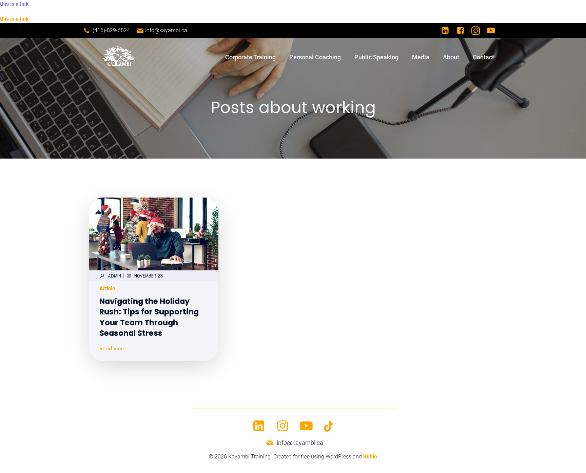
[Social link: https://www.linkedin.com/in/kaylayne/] (448, 30)
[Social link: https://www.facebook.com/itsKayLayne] (463, 30)
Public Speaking (376, 57)
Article (107, 288)
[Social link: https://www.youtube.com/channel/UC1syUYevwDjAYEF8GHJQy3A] (494, 30)
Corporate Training (250, 57)
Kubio (370, 456)
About (451, 57)
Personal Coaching (315, 57)
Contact (483, 57)
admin (114, 276)
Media (420, 57)
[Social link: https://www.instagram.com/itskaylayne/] (479, 30)
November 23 (148, 276)
